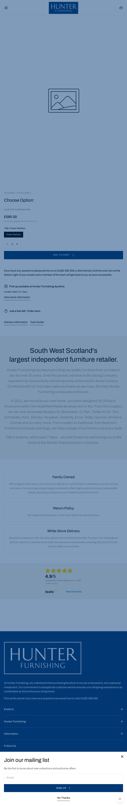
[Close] (63, 403)
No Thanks (63, 797)
